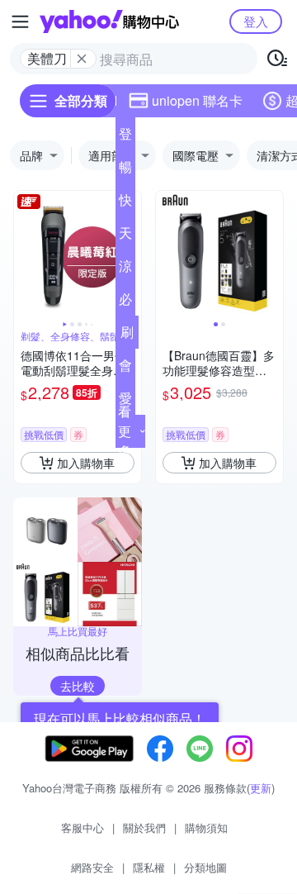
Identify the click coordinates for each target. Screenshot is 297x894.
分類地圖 (205, 867)
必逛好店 (125, 302)
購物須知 (206, 827)
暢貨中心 (125, 170)
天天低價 (125, 236)
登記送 (125, 137)
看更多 (124, 431)
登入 (255, 21)
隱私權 (149, 867)
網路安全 (92, 867)
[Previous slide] (24, 254)
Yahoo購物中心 (109, 21)
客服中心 (82, 827)
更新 (260, 788)
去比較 (77, 686)
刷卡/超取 (127, 335)
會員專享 (125, 368)
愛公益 (125, 401)
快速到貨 (125, 203)
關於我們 (144, 827)
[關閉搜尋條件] (81, 58)
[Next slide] (272, 254)
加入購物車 (86, 462)
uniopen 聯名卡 (197, 100)
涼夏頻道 (125, 269)
